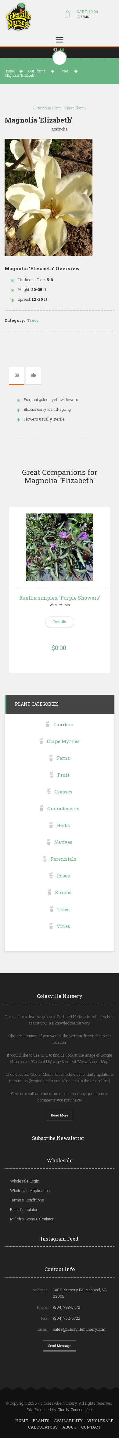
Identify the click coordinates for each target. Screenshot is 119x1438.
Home (9, 71)
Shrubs (63, 892)
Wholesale (100, 1420)
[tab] (16, 375)
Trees (64, 71)
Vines (63, 926)
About (69, 1427)
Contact (91, 1427)
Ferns (63, 758)
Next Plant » (75, 108)
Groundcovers (63, 808)
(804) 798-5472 (66, 1307)
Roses (63, 876)
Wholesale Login (24, 1181)
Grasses (63, 792)
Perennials (63, 859)
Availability (68, 1420)
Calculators (43, 1427)
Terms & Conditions (27, 1200)
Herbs (63, 825)
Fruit (63, 775)
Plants (41, 1420)
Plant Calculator (24, 1209)
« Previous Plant (47, 108)
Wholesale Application (30, 1190)
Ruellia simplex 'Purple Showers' (59, 597)
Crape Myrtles (63, 741)
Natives (63, 842)
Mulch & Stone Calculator (32, 1219)
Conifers (63, 724)
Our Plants (36, 71)
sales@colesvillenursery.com (79, 1329)
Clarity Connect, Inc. (75, 1409)
